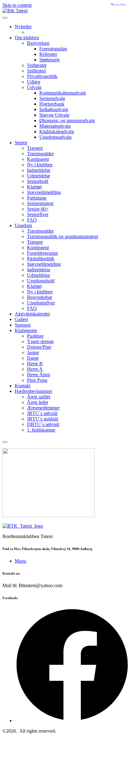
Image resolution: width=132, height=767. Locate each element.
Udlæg (33, 81)
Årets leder (37, 402)
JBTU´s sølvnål (42, 413)
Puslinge (35, 336)
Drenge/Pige (39, 347)
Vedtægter (37, 65)
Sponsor (23, 324)
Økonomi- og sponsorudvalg (67, 120)
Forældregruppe (42, 253)
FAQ (32, 220)
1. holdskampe (41, 429)
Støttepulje (49, 59)
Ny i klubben (39, 164)
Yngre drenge (40, 341)
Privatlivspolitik (42, 76)
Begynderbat (39, 297)
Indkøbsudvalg (53, 109)
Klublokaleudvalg (56, 131)
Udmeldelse (38, 175)
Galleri (21, 319)
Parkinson (36, 197)
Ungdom (23, 225)
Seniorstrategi (40, 203)
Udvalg (34, 87)
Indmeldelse (38, 170)
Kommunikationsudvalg (62, 92)
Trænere (35, 148)
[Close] (4, 442)
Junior (33, 352)
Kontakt (22, 385)
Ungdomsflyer (41, 302)
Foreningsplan (53, 48)
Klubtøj (34, 186)
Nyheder (23, 26)
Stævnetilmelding (44, 192)
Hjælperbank (51, 104)
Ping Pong (37, 380)
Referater (48, 54)
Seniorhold (37, 181)
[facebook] (72, 720)
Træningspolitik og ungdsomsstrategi (62, 236)
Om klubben (27, 37)
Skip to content (17, 5)
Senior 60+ (38, 208)
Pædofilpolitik (40, 258)
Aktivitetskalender (32, 313)
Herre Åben (38, 374)
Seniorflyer (38, 214)
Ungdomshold (41, 280)
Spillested (36, 70)
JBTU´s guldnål (42, 418)
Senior (21, 142)
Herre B (35, 363)
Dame (33, 358)
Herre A (35, 369)
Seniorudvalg (52, 98)
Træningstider (40, 153)
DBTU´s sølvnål (43, 424)
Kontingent (38, 159)
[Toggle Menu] (4, 18)
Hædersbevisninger (33, 391)
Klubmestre (26, 330)
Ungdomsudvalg (55, 137)
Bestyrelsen (38, 43)
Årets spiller (38, 396)
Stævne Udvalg (54, 115)
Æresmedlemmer (43, 407)
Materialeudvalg (55, 126)
